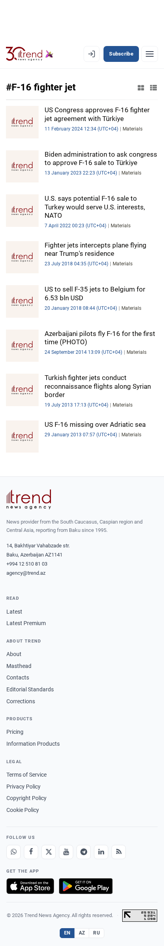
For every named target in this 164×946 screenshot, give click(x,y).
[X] (48, 852)
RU (96, 933)
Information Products (33, 744)
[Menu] (149, 54)
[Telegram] (83, 852)
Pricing (14, 732)
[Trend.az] (29, 54)
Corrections (20, 701)
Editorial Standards (30, 689)
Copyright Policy (26, 798)
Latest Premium (26, 623)
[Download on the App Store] (30, 886)
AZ (82, 933)
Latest (14, 611)
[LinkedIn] (101, 852)
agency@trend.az (25, 573)
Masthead (18, 666)
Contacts (17, 677)
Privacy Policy (23, 786)
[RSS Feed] (118, 852)
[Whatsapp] (13, 852)
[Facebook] (31, 852)
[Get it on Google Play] (86, 886)
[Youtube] (66, 852)
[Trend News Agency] (28, 499)
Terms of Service (26, 774)
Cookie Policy (22, 810)
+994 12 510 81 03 (26, 564)
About (13, 654)
